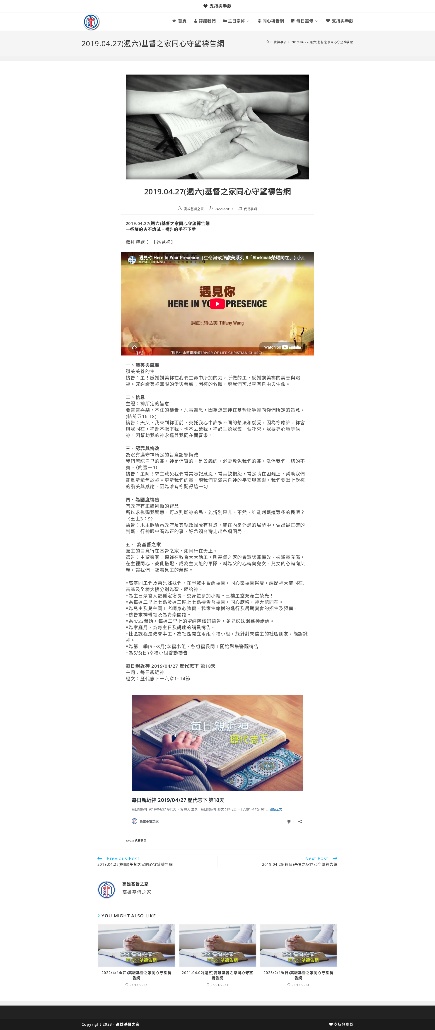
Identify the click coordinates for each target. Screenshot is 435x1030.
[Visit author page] (106, 889)
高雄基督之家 (194, 209)
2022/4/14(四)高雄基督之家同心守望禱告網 (137, 975)
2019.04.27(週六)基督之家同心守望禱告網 (322, 42)
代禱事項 (250, 209)
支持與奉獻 (221, 6)
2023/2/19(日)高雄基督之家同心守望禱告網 (298, 975)
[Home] (267, 42)
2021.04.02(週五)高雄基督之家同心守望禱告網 (217, 975)
